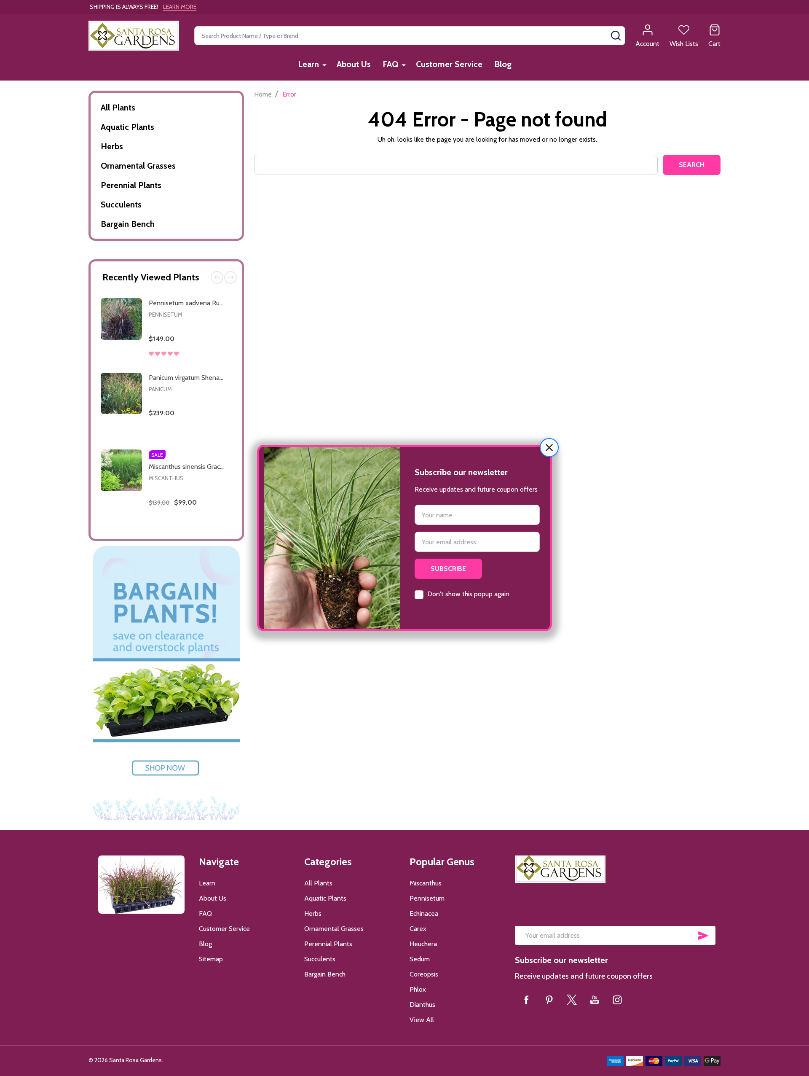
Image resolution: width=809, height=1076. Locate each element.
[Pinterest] (549, 999)
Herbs (112, 146)
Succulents (121, 204)
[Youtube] (594, 999)
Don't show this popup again (468, 594)
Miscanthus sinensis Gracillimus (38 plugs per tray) (220, 467)
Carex (418, 929)
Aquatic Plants (127, 127)
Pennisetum (165, 314)
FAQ (390, 64)
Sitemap (211, 959)
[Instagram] (617, 999)
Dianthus (422, 1005)
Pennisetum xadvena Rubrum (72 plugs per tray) (219, 303)
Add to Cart (204, 364)
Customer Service (449, 64)
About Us (354, 64)
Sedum (420, 959)
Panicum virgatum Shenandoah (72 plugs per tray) (220, 378)
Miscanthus (166, 478)
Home (263, 94)
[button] (549, 447)
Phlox (418, 989)
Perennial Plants (131, 185)
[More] (324, 64)
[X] (571, 999)
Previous (217, 277)
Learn (308, 64)
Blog (503, 64)
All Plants (118, 107)
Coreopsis (424, 974)
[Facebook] (526, 999)
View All (422, 1020)
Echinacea (424, 913)
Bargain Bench (128, 224)
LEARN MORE (179, 7)
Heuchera (423, 944)
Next (230, 277)
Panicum (160, 389)
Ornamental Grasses (138, 166)
